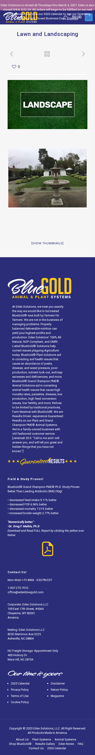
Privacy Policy (20, 689)
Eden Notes (66, 744)
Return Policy (59, 689)
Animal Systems (65, 739)
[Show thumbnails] (47, 243)
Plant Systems (41, 739)
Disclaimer (58, 683)
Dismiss (72, 18)
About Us (22, 739)
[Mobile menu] (89, 17)
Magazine (57, 696)
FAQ (80, 744)
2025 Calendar (20, 683)
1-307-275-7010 (18, 588)
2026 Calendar (56, 748)
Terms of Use (20, 696)
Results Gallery (45, 744)
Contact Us (36, 748)
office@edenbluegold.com (26, 592)
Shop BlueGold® (20, 744)
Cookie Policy (20, 702)
